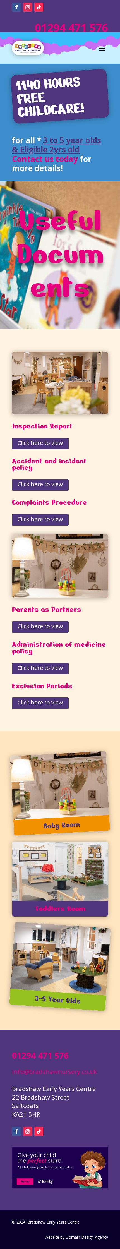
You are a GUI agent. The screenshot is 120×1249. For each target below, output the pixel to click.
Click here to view (40, 443)
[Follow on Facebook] (16, 7)
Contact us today (45, 159)
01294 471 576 (70, 27)
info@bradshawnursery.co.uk (54, 1071)
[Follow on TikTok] (38, 7)
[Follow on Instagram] (27, 7)
